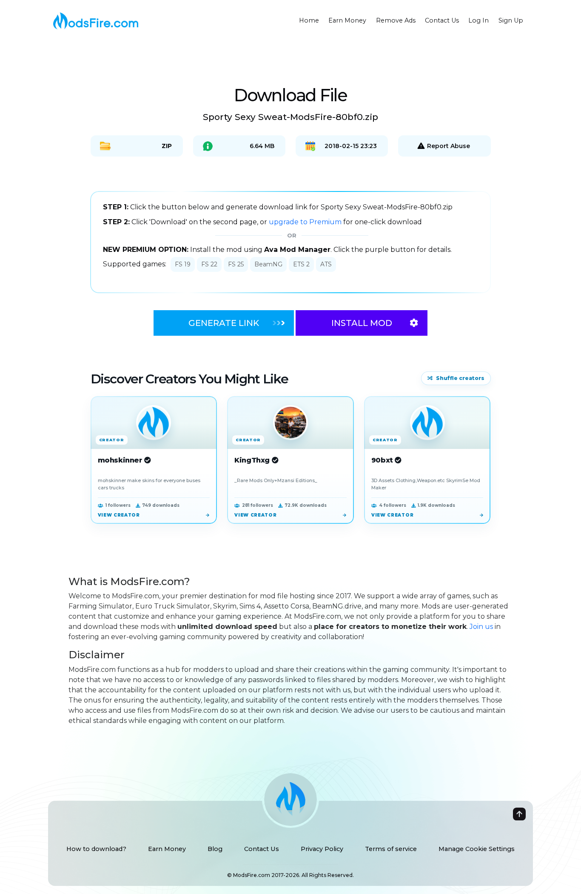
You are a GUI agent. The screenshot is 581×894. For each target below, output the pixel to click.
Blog (215, 849)
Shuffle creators (460, 378)
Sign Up (510, 20)
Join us (481, 627)
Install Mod (361, 323)
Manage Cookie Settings (477, 849)
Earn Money (347, 20)
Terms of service (391, 849)
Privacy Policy (322, 849)
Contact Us (442, 20)
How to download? (96, 849)
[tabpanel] (290, 242)
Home (309, 20)
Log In (478, 20)
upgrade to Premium (306, 222)
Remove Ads (396, 20)
